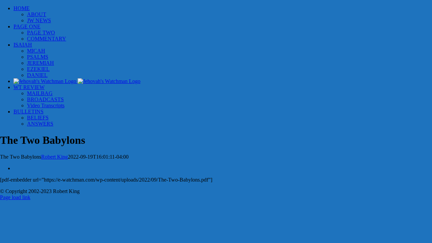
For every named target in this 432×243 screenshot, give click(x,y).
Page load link (15, 197)
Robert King (54, 157)
